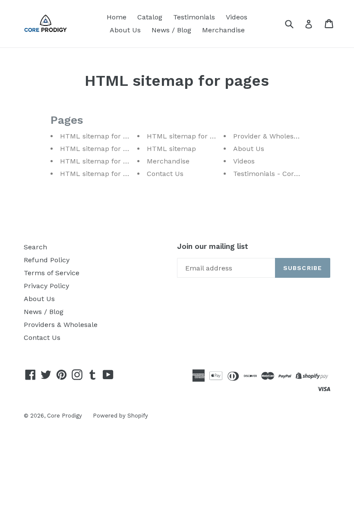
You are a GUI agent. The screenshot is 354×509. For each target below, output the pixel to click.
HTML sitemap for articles (104, 161)
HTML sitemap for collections (109, 174)
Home (116, 17)
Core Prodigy (64, 415)
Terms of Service (51, 273)
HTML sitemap (171, 149)
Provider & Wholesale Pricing (281, 136)
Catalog (149, 17)
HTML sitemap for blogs (100, 149)
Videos (236, 17)
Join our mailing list (212, 246)
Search (35, 247)
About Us (125, 30)
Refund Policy (47, 260)
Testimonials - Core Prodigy (279, 174)
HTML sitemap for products (193, 136)
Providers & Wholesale (61, 324)
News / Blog (171, 30)
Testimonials (194, 17)
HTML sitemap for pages (101, 136)
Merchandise (223, 30)
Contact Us (165, 174)
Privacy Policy (46, 286)
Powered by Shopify (120, 415)
